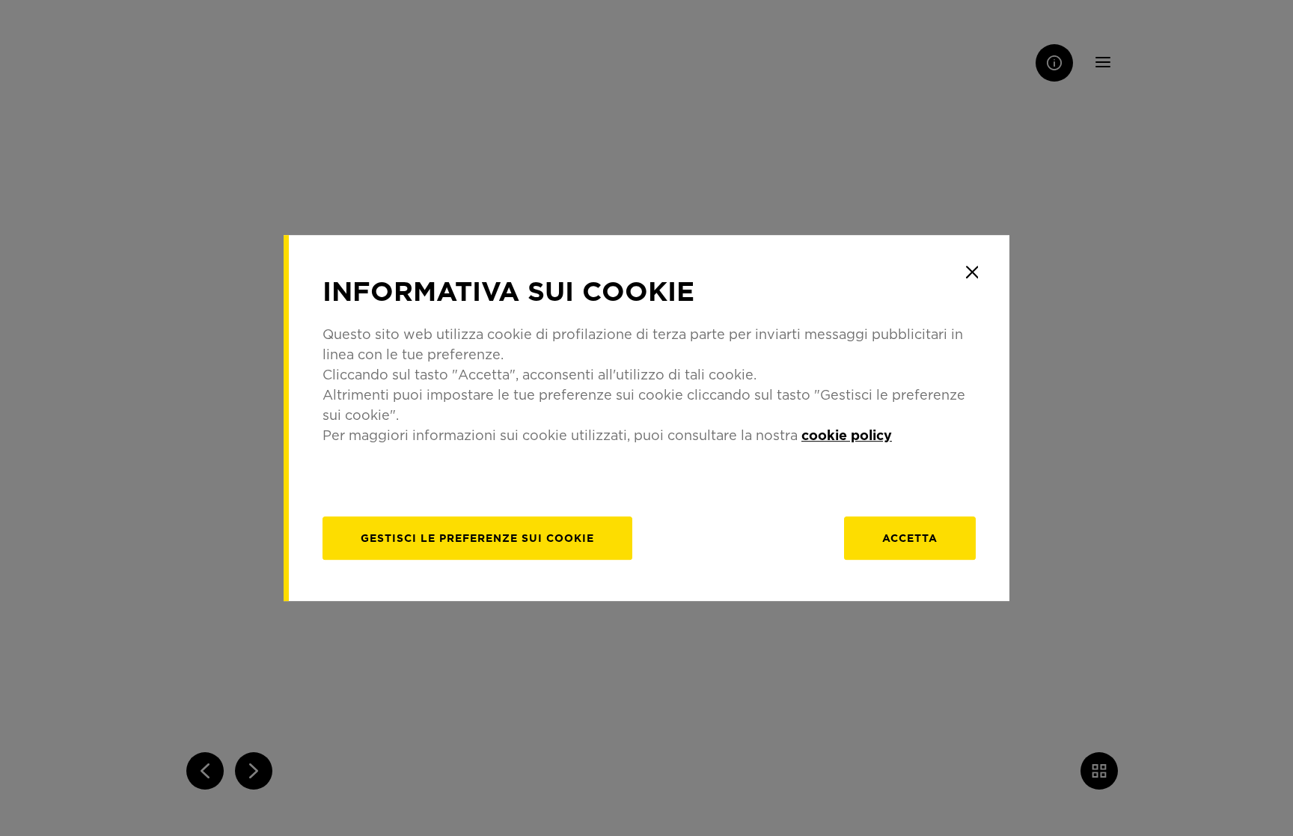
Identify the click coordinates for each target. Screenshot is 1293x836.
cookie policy (846, 434)
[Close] (972, 272)
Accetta (910, 537)
